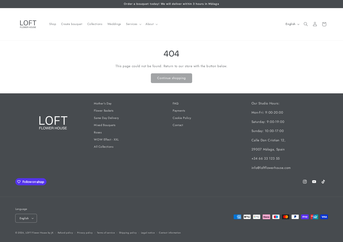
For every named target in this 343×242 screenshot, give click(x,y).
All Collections (103, 147)
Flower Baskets (104, 111)
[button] (133, 24)
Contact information (170, 232)
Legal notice (148, 232)
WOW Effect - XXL (106, 139)
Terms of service (106, 232)
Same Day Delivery (106, 118)
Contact (178, 125)
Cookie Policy (182, 118)
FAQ (176, 103)
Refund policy (65, 232)
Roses (98, 132)
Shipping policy (128, 232)
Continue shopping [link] (171, 78)
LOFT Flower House (37, 232)
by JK (51, 232)
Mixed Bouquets (105, 125)
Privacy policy (85, 232)
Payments (179, 111)
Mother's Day (103, 103)
